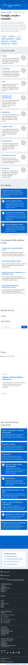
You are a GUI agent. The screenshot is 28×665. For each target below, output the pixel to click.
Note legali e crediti (5, 632)
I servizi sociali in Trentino (14, 201)
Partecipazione (4, 644)
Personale (3, 589)
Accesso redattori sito (24, 664)
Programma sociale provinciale (11, 190)
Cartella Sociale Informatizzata (15, 212)
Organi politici (4, 586)
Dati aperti (3, 641)
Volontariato (5, 168)
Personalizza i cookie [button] (5, 658)
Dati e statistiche (6, 611)
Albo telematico (4, 643)
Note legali (3, 634)
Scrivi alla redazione (5, 646)
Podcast (2, 607)
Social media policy (5, 633)
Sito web (7, 664)
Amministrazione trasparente (7, 640)
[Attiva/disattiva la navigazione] (2, 6)
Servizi (3, 595)
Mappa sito (3, 659)
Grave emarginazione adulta (14, 224)
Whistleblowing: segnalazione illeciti (8, 645)
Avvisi (2, 602)
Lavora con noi (4, 590)
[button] (3, 1)
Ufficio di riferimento (5, 321)
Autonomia (3, 585)
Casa (3, 81)
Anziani (4, 56)
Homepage (3, 12)
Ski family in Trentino (8, 444)
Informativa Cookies (5, 630)
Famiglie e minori (7, 126)
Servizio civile (6, 454)
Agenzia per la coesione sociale (15, 514)
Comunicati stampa (5, 603)
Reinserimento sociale (9, 155)
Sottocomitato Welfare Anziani (11, 261)
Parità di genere (7, 141)
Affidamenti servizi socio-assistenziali (14, 523)
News (2, 600)
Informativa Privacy (5, 628)
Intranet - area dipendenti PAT (7, 661)
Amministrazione (6, 584)
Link (5, 374)
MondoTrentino (10, 478)
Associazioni (6, 69)
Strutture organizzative (5, 588)
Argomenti (9, 12)
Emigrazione (6, 112)
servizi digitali (12, 664)
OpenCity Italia (16, 664)
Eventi (2, 604)
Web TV (2, 605)
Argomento (3, 316)
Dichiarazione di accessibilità (7, 631)
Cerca (24, 327)
